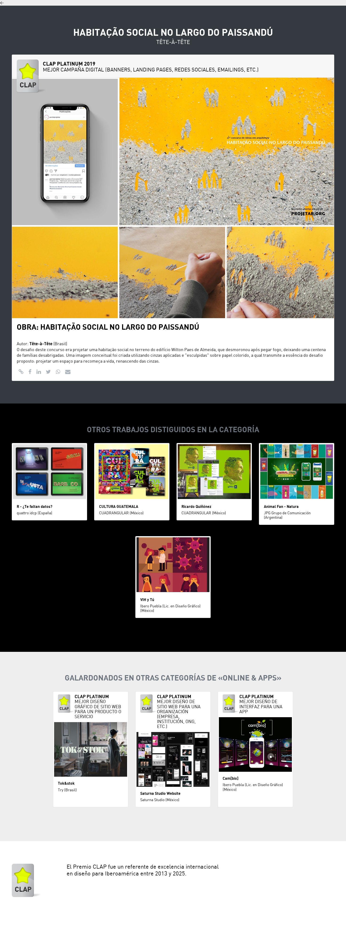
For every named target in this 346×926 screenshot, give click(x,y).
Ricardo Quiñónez (196, 507)
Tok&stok (66, 783)
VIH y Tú (147, 600)
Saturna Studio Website (160, 793)
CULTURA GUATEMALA (118, 507)
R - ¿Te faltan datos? (34, 507)
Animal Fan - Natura (281, 507)
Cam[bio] (230, 778)
